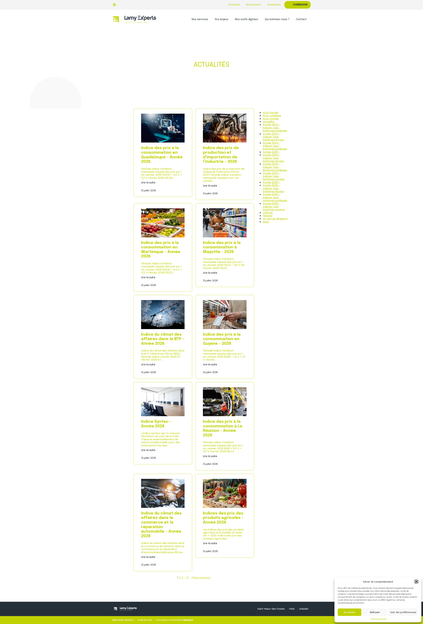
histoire (267, 216)
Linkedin (303, 608)
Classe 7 (188, 620)
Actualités (234, 5)
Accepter (350, 612)
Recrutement (253, 5)
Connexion (300, 5)
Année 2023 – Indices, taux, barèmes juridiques (275, 128)
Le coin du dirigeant (275, 219)
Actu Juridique (272, 115)
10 (187, 577)
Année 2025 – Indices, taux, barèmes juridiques (275, 167)
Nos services (200, 19)
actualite (268, 122)
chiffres (268, 213)
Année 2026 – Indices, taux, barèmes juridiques (275, 197)
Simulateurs (274, 5)
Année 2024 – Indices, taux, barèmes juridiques (275, 146)
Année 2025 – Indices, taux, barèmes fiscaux (273, 158)
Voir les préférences (403, 612)
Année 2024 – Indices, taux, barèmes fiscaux (273, 137)
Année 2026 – (271, 182)
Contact (301, 19)
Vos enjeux (221, 19)
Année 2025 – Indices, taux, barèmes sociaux (274, 176)
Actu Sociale (271, 119)
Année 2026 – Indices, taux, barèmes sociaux (274, 207)
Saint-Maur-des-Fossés (271, 608)
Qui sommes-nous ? (277, 19)
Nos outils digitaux (246, 19)
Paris (292, 608)
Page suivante (201, 577)
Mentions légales (378, 619)
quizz (266, 222)
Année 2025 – (271, 152)
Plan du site (145, 620)
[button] (416, 581)
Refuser (375, 612)
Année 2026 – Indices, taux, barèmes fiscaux (273, 188)
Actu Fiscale (270, 112)
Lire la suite (148, 182)
